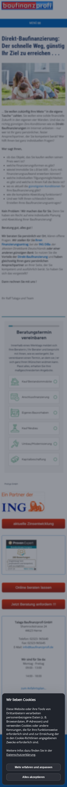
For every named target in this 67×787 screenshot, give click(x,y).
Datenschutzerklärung (20, 755)
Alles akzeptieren (33, 777)
